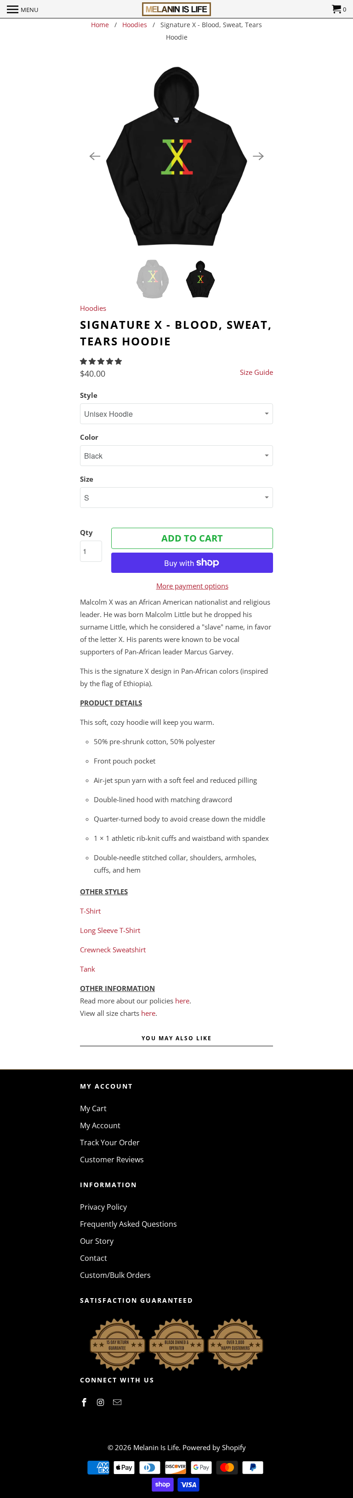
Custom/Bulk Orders (115, 1275)
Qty (86, 532)
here (182, 1000)
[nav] (22, 9)
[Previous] (95, 156)
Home (100, 24)
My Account (100, 1125)
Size (86, 479)
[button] (102, 361)
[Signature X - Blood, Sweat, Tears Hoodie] (176, 156)
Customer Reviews (112, 1159)
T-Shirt (90, 910)
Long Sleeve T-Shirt (110, 930)
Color (89, 437)
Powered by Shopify (214, 1447)
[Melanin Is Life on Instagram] (102, 1402)
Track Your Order (110, 1142)
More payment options (192, 585)
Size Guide (256, 372)
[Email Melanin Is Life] (118, 1402)
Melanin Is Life (156, 1447)
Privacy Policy (103, 1207)
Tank (87, 968)
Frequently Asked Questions (128, 1224)
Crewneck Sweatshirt (113, 949)
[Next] (258, 156)
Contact (93, 1258)
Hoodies (134, 24)
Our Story (97, 1241)
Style (88, 395)
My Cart (93, 1108)
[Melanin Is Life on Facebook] (85, 1402)
